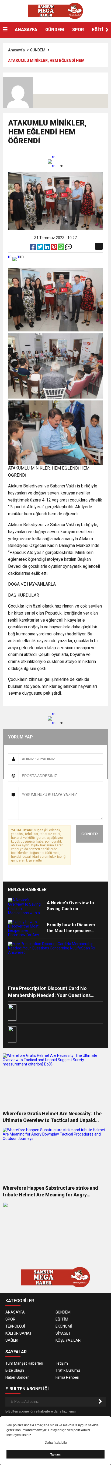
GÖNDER (89, 834)
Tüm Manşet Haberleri (24, 1363)
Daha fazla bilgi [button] (56, 1442)
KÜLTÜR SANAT (18, 1333)
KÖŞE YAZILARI (68, 1340)
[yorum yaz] (68, 248)
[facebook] (33, 248)
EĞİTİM (62, 1319)
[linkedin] (47, 248)
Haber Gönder (17, 1377)
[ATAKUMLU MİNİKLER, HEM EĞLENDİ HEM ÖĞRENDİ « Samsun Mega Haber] (55, 10)
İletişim (62, 1363)
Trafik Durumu (68, 1370)
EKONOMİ (64, 1326)
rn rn (54, 161)
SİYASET (63, 1333)
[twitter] (40, 248)
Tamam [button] (55, 1454)
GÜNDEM (54, 29)
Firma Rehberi (67, 1377)
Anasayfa (16, 50)
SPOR (78, 29)
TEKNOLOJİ (15, 1326)
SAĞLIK (11, 1340)
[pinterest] (54, 248)
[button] (107, 30)
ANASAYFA (26, 29)
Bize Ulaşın (14, 1370)
